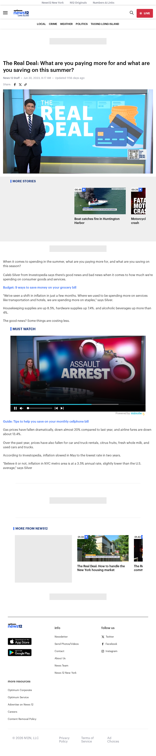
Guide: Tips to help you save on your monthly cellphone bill (46, 421)
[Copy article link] (25, 84)
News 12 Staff (11, 78)
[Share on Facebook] (14, 84)
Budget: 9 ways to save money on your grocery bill (39, 287)
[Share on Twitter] (20, 84)
